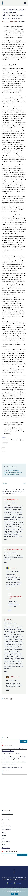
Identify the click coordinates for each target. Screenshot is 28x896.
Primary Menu (25, 3)
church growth (11, 470)
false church (19, 472)
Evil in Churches (12, 467)
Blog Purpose (5, 817)
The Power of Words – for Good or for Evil (13, 754)
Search (5, 737)
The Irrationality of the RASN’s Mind (12, 767)
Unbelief (4, 844)
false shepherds (15, 474)
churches (17, 470)
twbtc (11, 568)
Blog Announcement (7, 813)
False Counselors (8, 474)
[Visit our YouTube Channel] (10, 883)
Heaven (4, 835)
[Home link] (2, 5)
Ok (12, 893)
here (24, 879)
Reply (5, 539)
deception (6, 472)
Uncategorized (6, 847)
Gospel (3, 832)
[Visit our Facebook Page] (17, 883)
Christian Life (5, 820)
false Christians (12, 472)
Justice (3, 838)
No (16, 893)
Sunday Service (6, 841)
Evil (3, 823)
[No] (26, 892)
